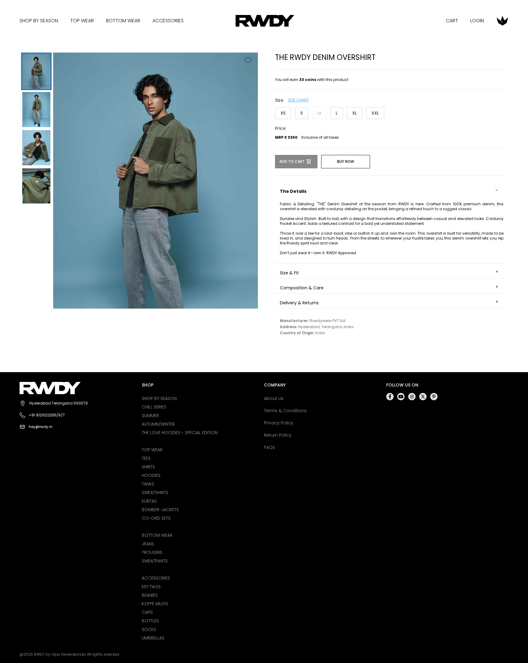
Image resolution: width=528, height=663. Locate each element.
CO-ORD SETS (156, 518)
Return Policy (278, 435)
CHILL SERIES (154, 407)
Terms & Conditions (285, 411)
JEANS (148, 544)
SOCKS (149, 629)
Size (279, 100)
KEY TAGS (151, 587)
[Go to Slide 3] (36, 148)
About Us (274, 398)
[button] (155, 181)
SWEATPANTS (155, 561)
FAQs (269, 447)
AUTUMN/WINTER (158, 424)
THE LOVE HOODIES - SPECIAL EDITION (180, 433)
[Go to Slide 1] (36, 71)
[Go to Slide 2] (36, 109)
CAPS (147, 612)
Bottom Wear (123, 20)
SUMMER (150, 415)
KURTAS (149, 501)
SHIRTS (148, 467)
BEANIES (150, 595)
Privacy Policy (278, 423)
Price (280, 128)
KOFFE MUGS (155, 604)
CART (452, 20)
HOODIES (151, 475)
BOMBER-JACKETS (160, 510)
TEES (146, 458)
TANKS (148, 484)
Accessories (168, 20)
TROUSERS (152, 552)
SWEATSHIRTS (155, 492)
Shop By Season (39, 20)
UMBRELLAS (153, 638)
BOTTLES (150, 621)
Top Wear (82, 20)
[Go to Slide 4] (36, 186)
